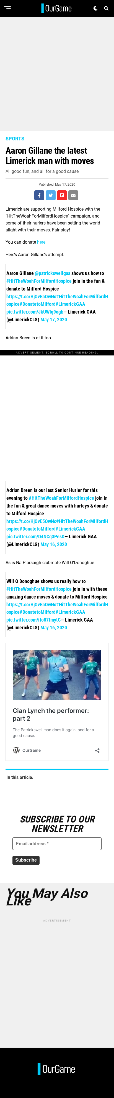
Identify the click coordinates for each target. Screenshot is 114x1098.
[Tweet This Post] (51, 195)
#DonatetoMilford (38, 304)
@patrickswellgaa (52, 273)
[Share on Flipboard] (62, 195)
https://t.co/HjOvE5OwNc (31, 296)
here (41, 242)
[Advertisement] (57, 74)
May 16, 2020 (53, 544)
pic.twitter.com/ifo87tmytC (33, 620)
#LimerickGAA (70, 304)
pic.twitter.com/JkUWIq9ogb (34, 312)
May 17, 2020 (53, 319)
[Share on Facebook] (39, 195)
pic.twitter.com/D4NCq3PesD (35, 536)
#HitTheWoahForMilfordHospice (39, 281)
